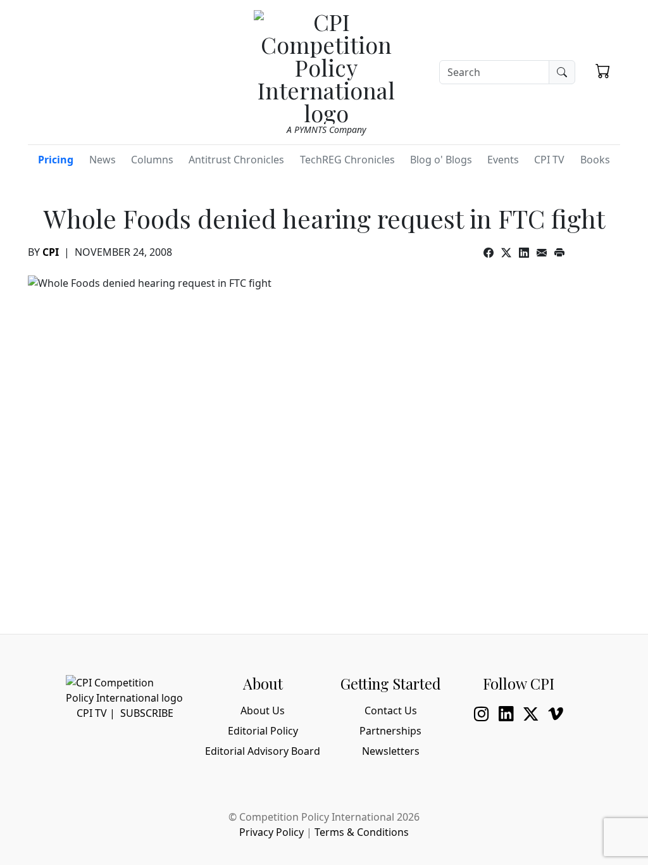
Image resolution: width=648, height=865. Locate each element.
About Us (262, 710)
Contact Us (390, 710)
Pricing (55, 160)
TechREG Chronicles (347, 160)
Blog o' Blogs (441, 160)
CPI (50, 252)
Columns (152, 160)
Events (503, 160)
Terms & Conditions (362, 832)
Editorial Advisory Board (262, 751)
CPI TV (549, 160)
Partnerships (390, 731)
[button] (602, 70)
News (102, 160)
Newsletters (391, 751)
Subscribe (146, 713)
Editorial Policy (263, 731)
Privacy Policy (271, 832)
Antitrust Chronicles (236, 160)
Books (595, 160)
